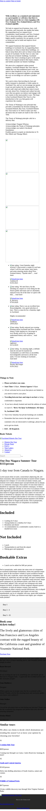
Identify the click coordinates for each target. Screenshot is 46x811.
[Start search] (22, 456)
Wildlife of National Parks (10, 781)
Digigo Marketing (23, 808)
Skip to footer (16, 1)
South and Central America (10, 763)
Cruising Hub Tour (7, 745)
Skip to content (5, 1)
